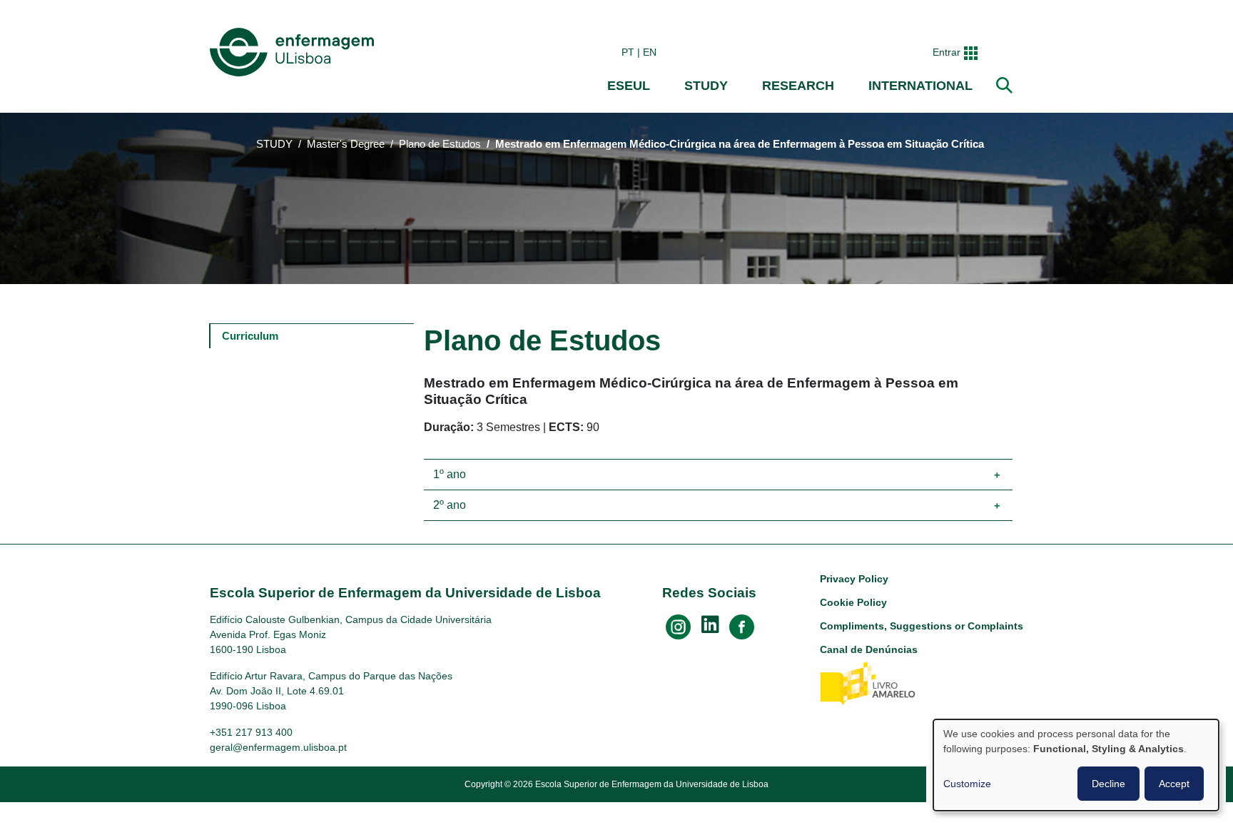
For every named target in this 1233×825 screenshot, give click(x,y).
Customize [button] (967, 783)
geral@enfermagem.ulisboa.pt (278, 747)
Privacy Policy (854, 578)
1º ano (449, 474)
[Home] (295, 52)
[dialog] (1076, 765)
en (649, 52)
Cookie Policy (853, 602)
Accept (1174, 783)
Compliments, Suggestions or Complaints (921, 626)
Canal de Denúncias (869, 649)
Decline (1108, 783)
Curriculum (250, 336)
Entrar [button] (946, 52)
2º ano (449, 505)
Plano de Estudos (440, 144)
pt (627, 52)
